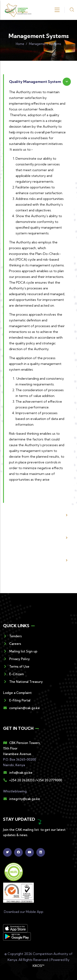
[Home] (18, 10)
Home (20, 44)
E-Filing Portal (19, 700)
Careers (15, 644)
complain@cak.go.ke (24, 708)
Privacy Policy (19, 659)
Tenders (15, 636)
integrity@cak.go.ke (24, 799)
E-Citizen (16, 674)
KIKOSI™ (39, 966)
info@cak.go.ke (20, 773)
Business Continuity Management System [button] (28, 515)
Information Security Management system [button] (28, 537)
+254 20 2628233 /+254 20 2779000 (35, 780)
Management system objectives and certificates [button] (33, 560)
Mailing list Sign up (23, 651)
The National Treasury (26, 682)
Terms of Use (19, 666)
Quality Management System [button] (35, 81)
